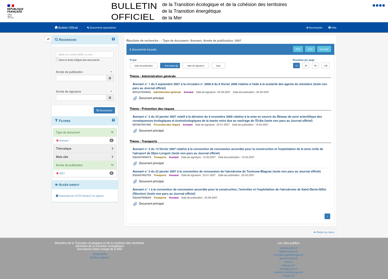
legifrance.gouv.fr (288, 251)
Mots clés (62, 157)
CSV (310, 49)
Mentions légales (99, 257)
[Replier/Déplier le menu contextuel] (48, 39)
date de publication (144, 65)
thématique (170, 65)
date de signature (195, 65)
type (218, 65)
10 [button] (296, 65)
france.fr (288, 261)
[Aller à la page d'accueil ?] (383, 5)
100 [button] (325, 65)
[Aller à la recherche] (380, 5)
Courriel (324, 49)
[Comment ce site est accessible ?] (374, 5)
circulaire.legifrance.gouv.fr (288, 254)
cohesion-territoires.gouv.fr (288, 272)
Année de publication (69, 165)
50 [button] (315, 65)
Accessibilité (99, 254)
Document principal (151, 98)
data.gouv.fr (288, 265)
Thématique (63, 148)
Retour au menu (325, 232)
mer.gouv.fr (288, 275)
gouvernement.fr (288, 258)
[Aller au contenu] (377, 5)
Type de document (68, 132)
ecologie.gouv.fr (288, 268)
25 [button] (306, 65)
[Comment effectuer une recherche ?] (113, 39)
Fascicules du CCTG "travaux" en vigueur (81, 195)
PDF (298, 49)
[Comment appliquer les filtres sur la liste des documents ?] (113, 120)
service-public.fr (288, 247)
